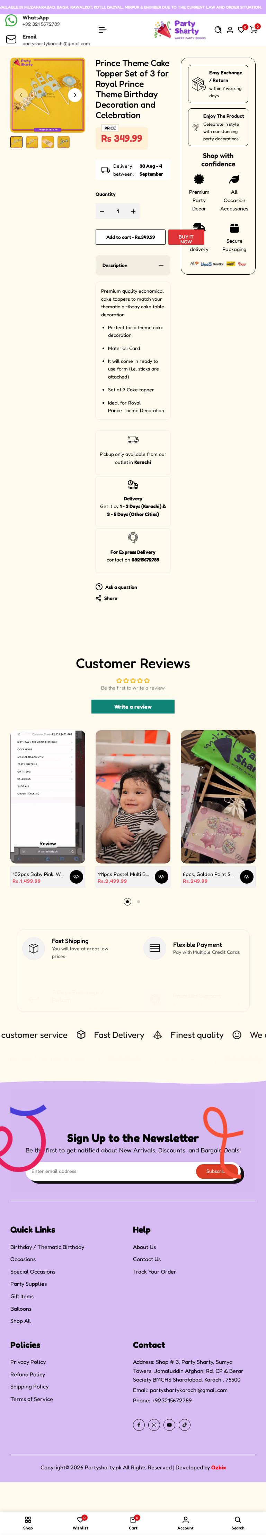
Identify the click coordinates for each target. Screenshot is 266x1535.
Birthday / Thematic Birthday (47, 1246)
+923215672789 (172, 1400)
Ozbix (218, 1467)
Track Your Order (154, 1271)
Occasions (23, 1258)
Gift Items (22, 1296)
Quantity (106, 194)
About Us (144, 1246)
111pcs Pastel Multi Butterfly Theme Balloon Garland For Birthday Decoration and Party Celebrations (124, 874)
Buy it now (186, 239)
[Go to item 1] (127, 902)
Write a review (133, 706)
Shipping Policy (29, 1386)
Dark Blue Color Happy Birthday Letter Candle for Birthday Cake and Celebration (86, 1499)
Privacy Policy (28, 1361)
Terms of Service (31, 1398)
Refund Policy (27, 1374)
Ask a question (120, 587)
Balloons (21, 1308)
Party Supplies (28, 1283)
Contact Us (147, 1258)
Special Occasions (32, 1271)
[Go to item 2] (138, 902)
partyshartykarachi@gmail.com (189, 1389)
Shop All (20, 1320)
